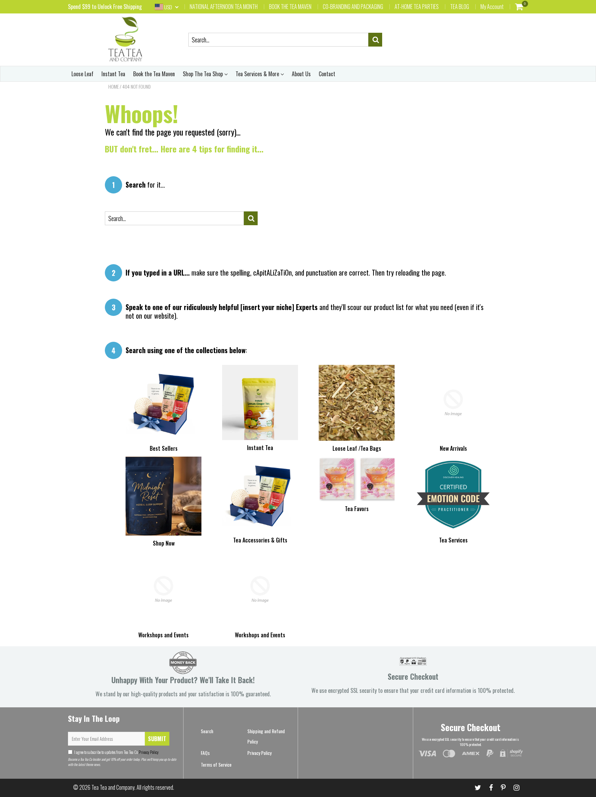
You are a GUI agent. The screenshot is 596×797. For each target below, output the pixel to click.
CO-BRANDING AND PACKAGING (353, 6)
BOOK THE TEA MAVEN (290, 6)
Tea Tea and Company (113, 787)
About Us (301, 74)
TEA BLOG (459, 6)
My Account (492, 6)
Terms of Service (216, 764)
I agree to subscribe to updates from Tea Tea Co (116, 752)
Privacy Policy (148, 752)
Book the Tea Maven (154, 74)
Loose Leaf (82, 74)
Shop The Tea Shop (203, 74)
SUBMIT (157, 739)
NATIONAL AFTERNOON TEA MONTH (224, 6)
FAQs (205, 752)
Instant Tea (113, 74)
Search (207, 731)
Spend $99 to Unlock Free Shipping (105, 6)
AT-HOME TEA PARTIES (417, 6)
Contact (327, 74)
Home (113, 86)
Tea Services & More (258, 74)
